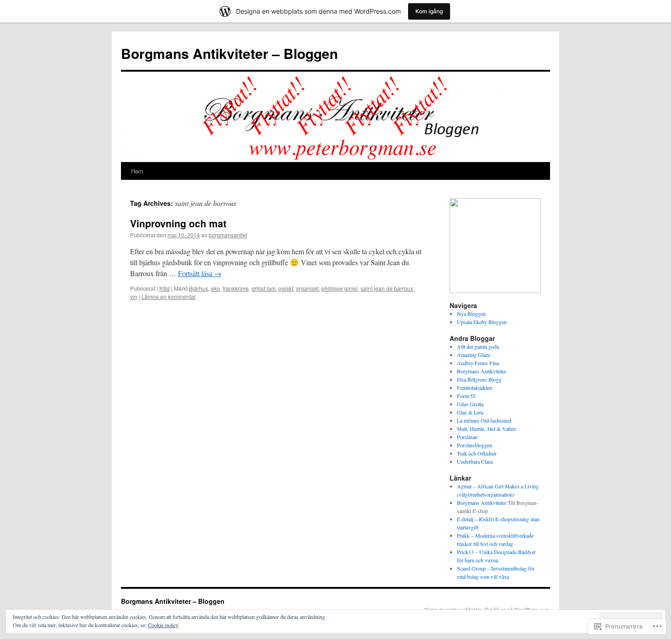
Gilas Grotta (470, 404)
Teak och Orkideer (477, 453)
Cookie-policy (163, 625)
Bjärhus (198, 288)
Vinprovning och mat (178, 223)
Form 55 (466, 395)
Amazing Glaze (473, 354)
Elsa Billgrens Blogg (479, 379)
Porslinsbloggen (474, 445)
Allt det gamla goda (478, 346)
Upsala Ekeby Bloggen (482, 321)
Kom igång (429, 11)
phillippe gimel (339, 288)
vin (133, 296)
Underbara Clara (475, 461)
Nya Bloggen (471, 313)
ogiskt (285, 288)
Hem (137, 171)
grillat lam (264, 288)
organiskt (307, 288)
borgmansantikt (228, 235)
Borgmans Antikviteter (481, 371)
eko (215, 288)
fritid (164, 288)
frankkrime (236, 288)
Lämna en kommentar (169, 296)
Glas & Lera (470, 412)
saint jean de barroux (387, 288)
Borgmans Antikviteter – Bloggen (229, 53)
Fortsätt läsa (199, 273)
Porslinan (467, 436)
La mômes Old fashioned (484, 420)
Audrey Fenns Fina (478, 363)
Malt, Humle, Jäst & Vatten (486, 428)
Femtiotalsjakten (474, 387)
